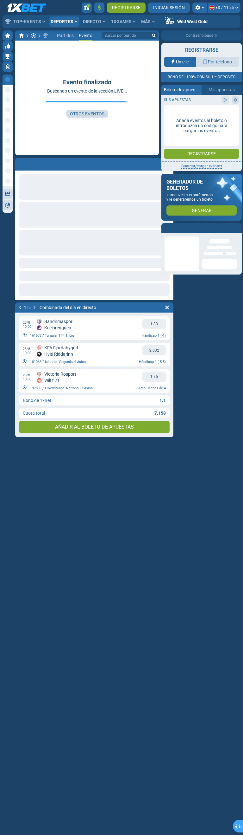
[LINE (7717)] (21, 35)
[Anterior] (20, 307)
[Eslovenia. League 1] (45, 35)
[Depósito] (99, 8)
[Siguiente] (34, 307)
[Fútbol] (33, 35)
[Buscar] (154, 35)
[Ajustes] (199, 8)
